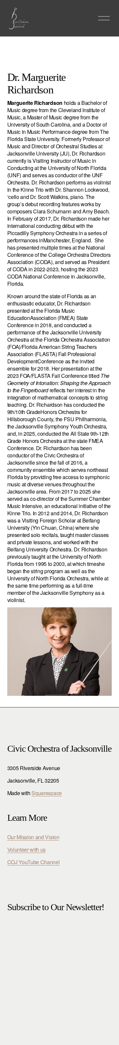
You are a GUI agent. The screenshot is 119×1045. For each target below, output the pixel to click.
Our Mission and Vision (33, 837)
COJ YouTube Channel (33, 862)
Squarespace (46, 793)
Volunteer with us (26, 849)
